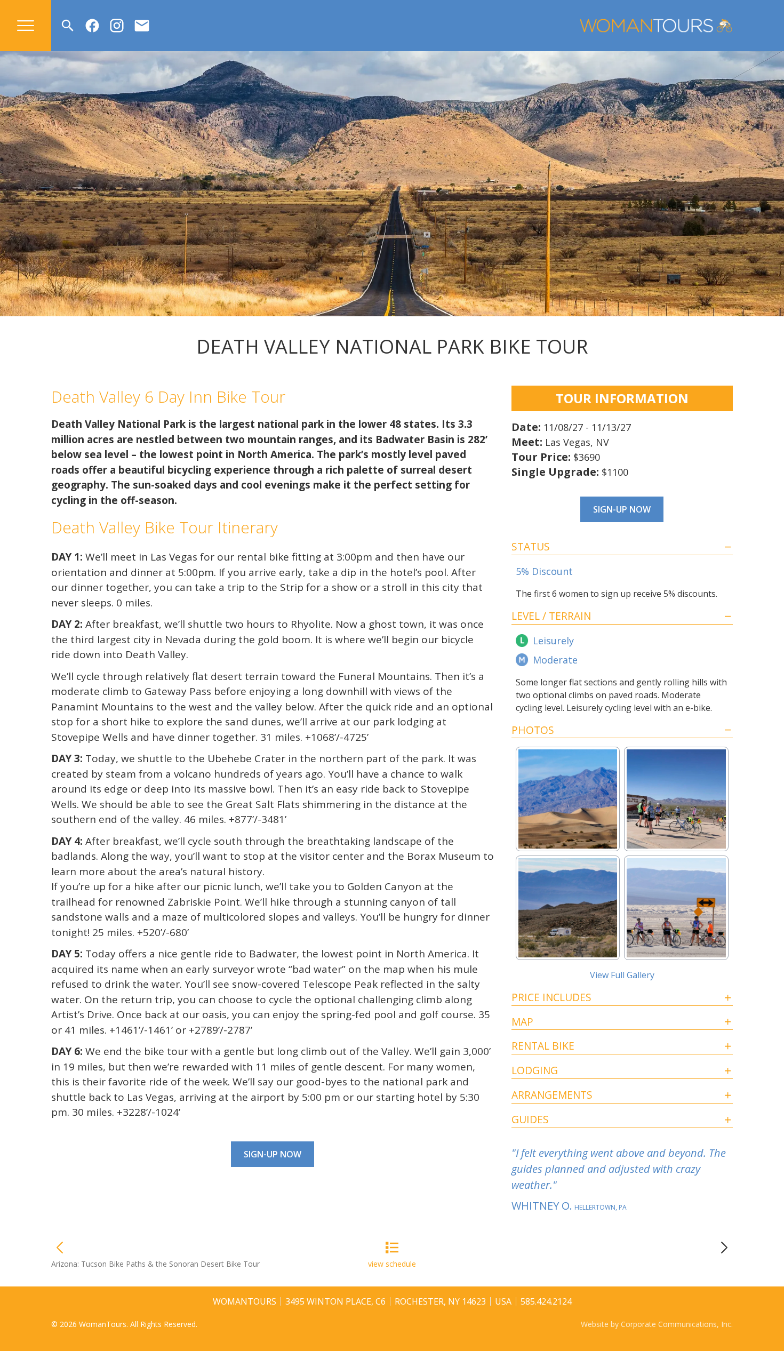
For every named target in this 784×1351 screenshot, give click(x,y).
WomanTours (244, 1301)
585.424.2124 (546, 1301)
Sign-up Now (272, 1154)
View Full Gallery (622, 975)
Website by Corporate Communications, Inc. (657, 1324)
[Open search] (68, 26)
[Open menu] (25, 25)
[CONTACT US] (141, 25)
